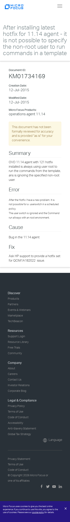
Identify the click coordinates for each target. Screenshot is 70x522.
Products (13, 298)
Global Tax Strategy (19, 434)
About (11, 368)
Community (15, 353)
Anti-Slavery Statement (22, 428)
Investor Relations (19, 385)
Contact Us (14, 379)
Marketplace (15, 315)
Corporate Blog (17, 390)
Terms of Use (15, 411)
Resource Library (18, 341)
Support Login (16, 336)
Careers (13, 373)
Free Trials (14, 347)
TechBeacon (15, 321)
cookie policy (38, 512)
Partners (13, 304)
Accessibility (15, 422)
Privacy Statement (19, 458)
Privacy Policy (16, 406)
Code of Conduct (18, 417)
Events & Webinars (19, 309)
